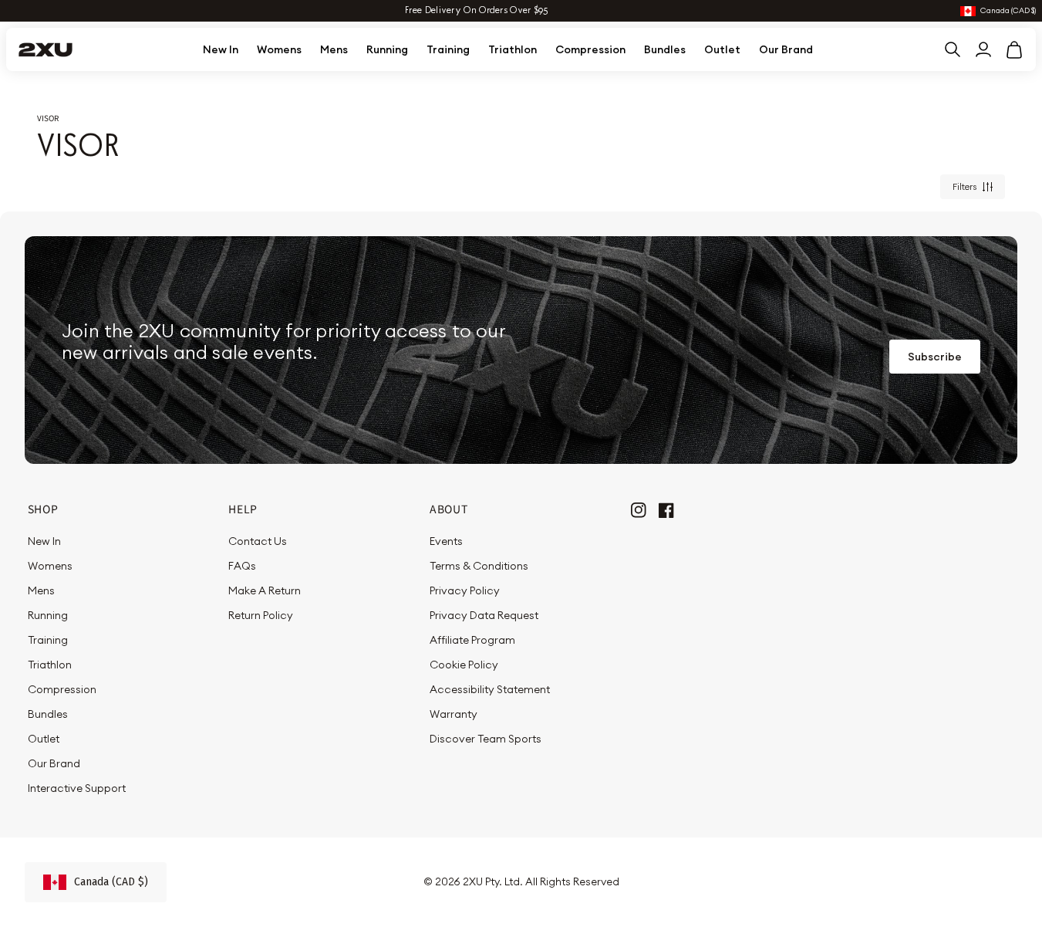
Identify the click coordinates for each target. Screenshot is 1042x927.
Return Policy (260, 615)
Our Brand (786, 49)
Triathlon (512, 49)
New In (220, 49)
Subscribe (935, 357)
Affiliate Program (472, 640)
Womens (279, 49)
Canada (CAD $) (1008, 11)
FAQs (242, 566)
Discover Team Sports (485, 739)
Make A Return (264, 590)
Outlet (722, 49)
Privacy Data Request (484, 615)
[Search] (952, 49)
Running (387, 49)
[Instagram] (638, 508)
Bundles (665, 49)
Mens (334, 49)
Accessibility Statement (490, 689)
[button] (1014, 49)
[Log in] (983, 49)
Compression (590, 49)
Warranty (453, 714)
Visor (48, 118)
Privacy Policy (465, 590)
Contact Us (257, 541)
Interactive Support (77, 788)
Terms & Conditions (479, 566)
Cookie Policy (464, 665)
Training (448, 49)
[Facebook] (666, 508)
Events (446, 541)
